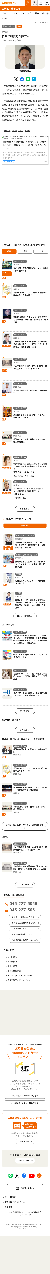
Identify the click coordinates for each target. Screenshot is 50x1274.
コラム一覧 (24, 885)
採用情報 (8, 1207)
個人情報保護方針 (16, 1212)
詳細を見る (24, 1141)
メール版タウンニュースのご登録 (24, 1103)
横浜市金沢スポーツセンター (20, 976)
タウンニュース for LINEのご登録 (24, 1096)
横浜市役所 (12, 966)
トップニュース (18, 13)
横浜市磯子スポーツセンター (20, 980)
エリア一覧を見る (24, 616)
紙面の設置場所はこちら (22, 934)
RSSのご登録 (24, 1160)
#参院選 (7, 131)
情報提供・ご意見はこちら (23, 917)
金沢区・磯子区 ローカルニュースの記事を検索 (24, 826)
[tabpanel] (25, 58)
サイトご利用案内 (34, 1212)
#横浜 (20, 131)
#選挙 (27, 131)
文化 (30, 13)
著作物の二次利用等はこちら (24, 923)
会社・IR (34, 4)
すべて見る (24, 711)
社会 (37, 13)
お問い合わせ (27, 1188)
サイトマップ (25, 1215)
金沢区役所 (12, 957)
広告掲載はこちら (19, 929)
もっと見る (24, 509)
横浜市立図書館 (14, 971)
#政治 (14, 131)
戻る (5, 18)
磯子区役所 (12, 962)
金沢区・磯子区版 (11, 8)
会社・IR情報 (10, 1197)
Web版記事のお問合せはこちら (25, 940)
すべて (5, 13)
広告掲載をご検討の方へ (15, 1202)
